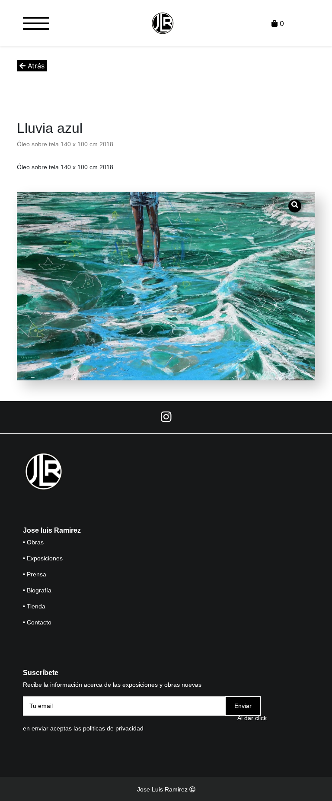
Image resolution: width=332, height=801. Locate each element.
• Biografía (37, 590)
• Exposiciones (43, 558)
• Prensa (34, 574)
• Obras (33, 542)
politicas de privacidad (113, 728)
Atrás (35, 65)
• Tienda (34, 606)
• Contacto (37, 622)
